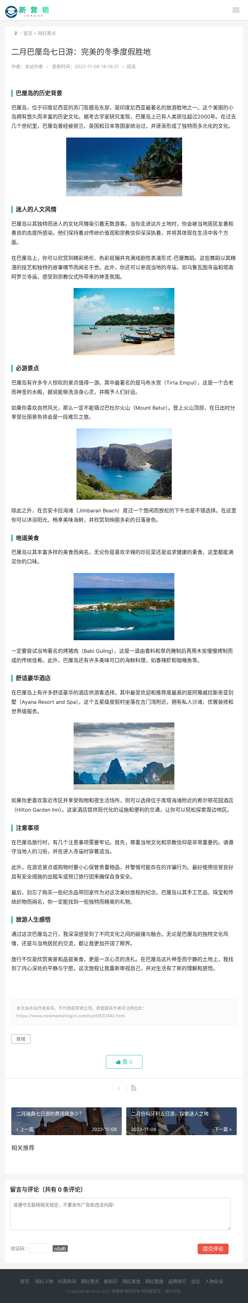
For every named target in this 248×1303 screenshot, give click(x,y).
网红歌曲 (154, 1281)
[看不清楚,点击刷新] (60, 1248)
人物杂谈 (214, 1281)
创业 (195, 1281)
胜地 (21, 1038)
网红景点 (47, 33)
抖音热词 (67, 1281)
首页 (27, 33)
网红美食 (131, 1281)
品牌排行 (177, 1281)
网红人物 (44, 1281)
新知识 (111, 1281)
